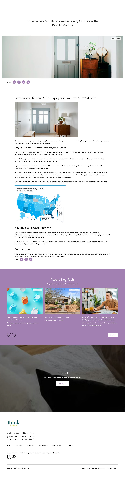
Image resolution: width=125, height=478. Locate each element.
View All (113, 335)
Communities (30, 445)
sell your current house (22, 235)
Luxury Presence (22, 469)
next (14, 335)
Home (9, 445)
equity (69, 172)
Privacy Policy (112, 469)
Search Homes (43, 445)
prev (9, 335)
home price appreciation (29, 159)
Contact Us (69, 445)
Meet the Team (57, 445)
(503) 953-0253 (12, 437)
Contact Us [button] (63, 383)
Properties (19, 445)
